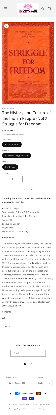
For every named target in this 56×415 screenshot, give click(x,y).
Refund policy (45, 405)
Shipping (5, 134)
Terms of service (29, 409)
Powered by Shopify (30, 404)
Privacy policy (14, 409)
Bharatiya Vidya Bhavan (16, 155)
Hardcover (10, 167)
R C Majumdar (12, 144)
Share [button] (7, 326)
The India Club (16, 404)
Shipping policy (43, 409)
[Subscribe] (42, 353)
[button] (6, 8)
